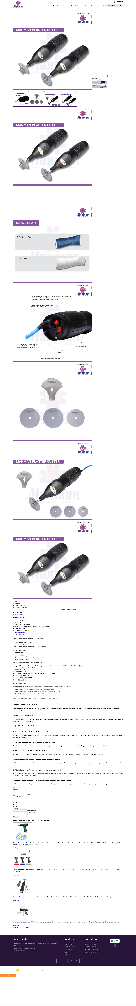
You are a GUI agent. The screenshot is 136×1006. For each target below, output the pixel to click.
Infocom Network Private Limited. (42, 970)
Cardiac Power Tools (90, 944)
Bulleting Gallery (90, 6)
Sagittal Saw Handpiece (20, 922)
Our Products (79, 6)
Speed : (23, 844)
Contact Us (101, 6)
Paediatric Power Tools (91, 952)
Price (16, 644)
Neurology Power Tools (91, 947)
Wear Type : (33, 844)
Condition (17, 652)
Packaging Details (20, 675)
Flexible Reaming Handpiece (21, 843)
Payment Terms (19, 666)
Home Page (56, 6)
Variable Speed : (113, 922)
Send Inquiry (119, 1)
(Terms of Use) (52, 969)
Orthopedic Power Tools (91, 949)
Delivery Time (18, 669)
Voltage (17, 659)
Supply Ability (18, 668)
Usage (16, 658)
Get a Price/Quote (18, 614)
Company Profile (67, 6)
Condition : (85, 843)
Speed (16, 656)
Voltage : (104, 897)
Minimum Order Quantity (21, 642)
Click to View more (20, 632)
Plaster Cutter (17, 897)
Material (17, 654)
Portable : (109, 843)
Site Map (67, 955)
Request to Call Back (18, 636)
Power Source (18, 650)
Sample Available (19, 671)
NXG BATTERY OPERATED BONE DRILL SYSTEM (27, 870)
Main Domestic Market (21, 677)
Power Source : (74, 843)
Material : (98, 843)
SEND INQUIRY (17, 928)
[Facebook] (115, 946)
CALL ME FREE (26, 928)
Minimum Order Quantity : (60, 843)
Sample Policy (18, 673)
